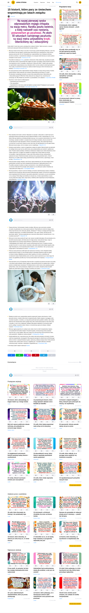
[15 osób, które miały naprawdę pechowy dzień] (44, 468)
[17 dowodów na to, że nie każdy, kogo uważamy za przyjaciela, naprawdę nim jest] (44, 527)
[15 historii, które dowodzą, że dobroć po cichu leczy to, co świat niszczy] (19, 527)
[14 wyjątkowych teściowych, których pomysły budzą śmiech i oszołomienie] (19, 444)
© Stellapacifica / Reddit (37, 334)
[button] (15, 351)
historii (28, 345)
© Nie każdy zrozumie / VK (31, 86)
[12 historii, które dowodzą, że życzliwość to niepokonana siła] (70, 527)
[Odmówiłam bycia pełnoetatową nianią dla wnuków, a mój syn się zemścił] (44, 559)
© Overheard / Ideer (21, 179)
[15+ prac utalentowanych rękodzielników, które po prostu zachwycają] (19, 583)
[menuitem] (36, 2)
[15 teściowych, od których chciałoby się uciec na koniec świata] (44, 503)
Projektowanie (11, 598)
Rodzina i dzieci (11, 430)
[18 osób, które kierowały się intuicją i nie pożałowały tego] (19, 503)
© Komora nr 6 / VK (25, 57)
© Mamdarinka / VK (17, 159)
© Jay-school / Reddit (50, 77)
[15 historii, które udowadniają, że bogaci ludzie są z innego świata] (19, 390)
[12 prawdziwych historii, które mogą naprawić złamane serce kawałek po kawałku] (44, 390)
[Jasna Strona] (18, 2)
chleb (22, 59)
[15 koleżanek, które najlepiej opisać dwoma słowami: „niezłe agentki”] (70, 15)
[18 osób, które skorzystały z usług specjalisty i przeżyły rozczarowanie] (70, 64)
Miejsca (60, 459)
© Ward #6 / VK (42, 145)
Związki (9, 6)
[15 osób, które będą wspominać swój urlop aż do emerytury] (44, 414)
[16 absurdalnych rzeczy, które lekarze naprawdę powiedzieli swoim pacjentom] (44, 444)
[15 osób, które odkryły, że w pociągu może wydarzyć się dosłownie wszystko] (70, 444)
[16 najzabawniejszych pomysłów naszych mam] (70, 468)
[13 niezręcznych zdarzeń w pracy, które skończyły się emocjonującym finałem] (70, 89)
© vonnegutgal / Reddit (28, 168)
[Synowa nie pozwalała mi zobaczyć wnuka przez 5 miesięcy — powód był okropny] (70, 503)
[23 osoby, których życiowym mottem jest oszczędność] (19, 468)
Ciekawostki (61, 104)
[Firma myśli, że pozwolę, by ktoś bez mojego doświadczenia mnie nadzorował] (19, 559)
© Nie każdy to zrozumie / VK (20, 68)
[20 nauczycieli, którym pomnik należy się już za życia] (70, 414)
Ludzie (60, 30)
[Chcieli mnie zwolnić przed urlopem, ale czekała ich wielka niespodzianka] (70, 583)
